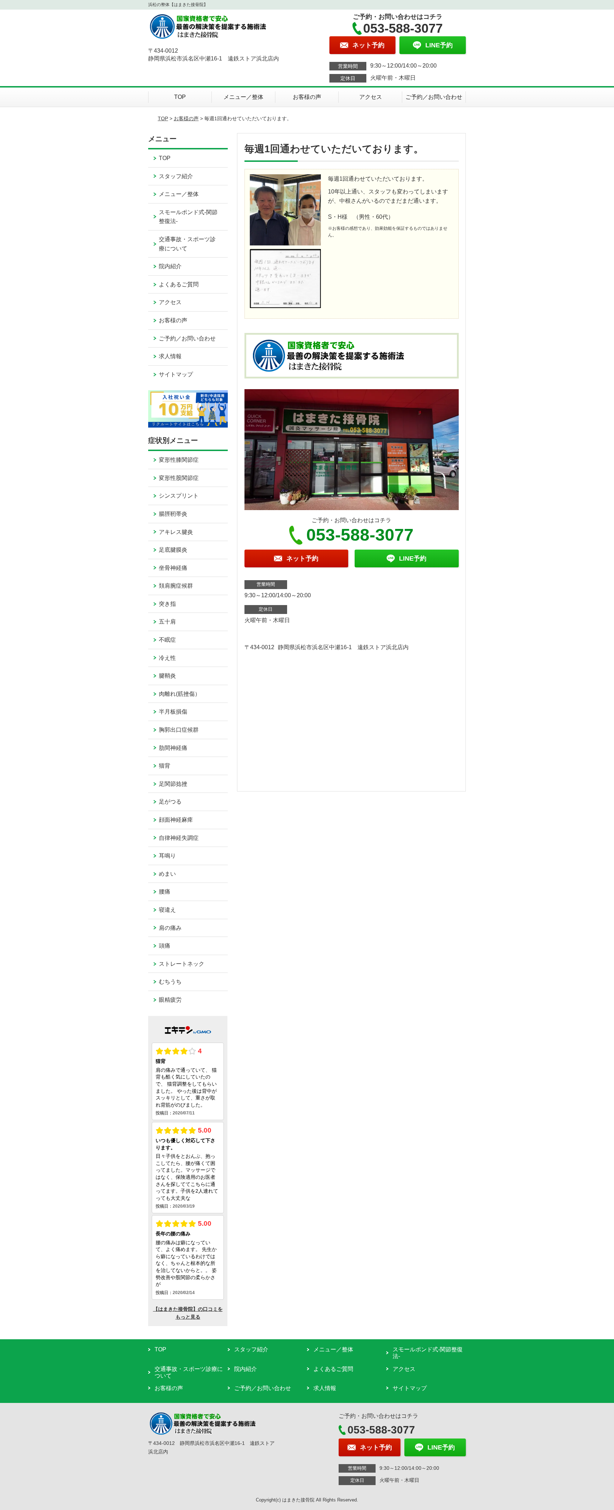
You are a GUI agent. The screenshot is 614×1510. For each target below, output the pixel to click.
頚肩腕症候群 (176, 586)
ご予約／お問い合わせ (433, 97)
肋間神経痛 (173, 748)
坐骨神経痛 (173, 568)
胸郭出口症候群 (179, 730)
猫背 (164, 766)
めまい (167, 874)
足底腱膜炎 (173, 550)
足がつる (170, 802)
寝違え (167, 910)
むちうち (170, 982)
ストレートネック (181, 964)
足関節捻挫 (173, 784)
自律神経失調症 (179, 838)
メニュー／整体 (243, 97)
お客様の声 (307, 97)
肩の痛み (170, 928)
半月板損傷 (173, 712)
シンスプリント (179, 496)
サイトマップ (176, 374)
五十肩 (167, 622)
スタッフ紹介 (176, 176)
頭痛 (164, 946)
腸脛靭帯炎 (173, 514)
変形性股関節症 (179, 478)
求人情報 (170, 356)
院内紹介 (170, 266)
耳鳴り (167, 856)
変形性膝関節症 (179, 460)
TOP (180, 97)
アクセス (370, 97)
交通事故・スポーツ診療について (187, 243)
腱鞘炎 (167, 676)
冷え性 (167, 658)
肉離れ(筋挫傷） (179, 694)
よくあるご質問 (179, 284)
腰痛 (164, 892)
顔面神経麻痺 (176, 820)
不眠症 (167, 640)
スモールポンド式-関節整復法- (188, 216)
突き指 (167, 604)
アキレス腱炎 (176, 532)
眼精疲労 (170, 1000)
